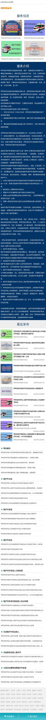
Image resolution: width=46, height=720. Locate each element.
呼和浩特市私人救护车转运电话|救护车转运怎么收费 (17, 625)
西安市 (3, 706)
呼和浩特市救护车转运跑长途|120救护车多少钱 (30, 365)
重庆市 (19, 694)
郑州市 (19, 698)
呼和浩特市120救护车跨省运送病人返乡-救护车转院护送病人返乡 (21, 590)
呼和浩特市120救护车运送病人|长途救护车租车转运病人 (18, 554)
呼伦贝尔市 (17, 709)
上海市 (18, 690)
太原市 (31, 702)
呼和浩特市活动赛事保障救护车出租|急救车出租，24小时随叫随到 (22, 493)
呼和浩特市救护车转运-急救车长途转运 (13, 575)
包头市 (32, 706)
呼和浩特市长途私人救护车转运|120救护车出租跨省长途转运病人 (21, 620)
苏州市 (29, 694)
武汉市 (13, 694)
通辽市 (3, 709)
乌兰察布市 (33, 709)
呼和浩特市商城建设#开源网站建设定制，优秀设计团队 (18, 467)
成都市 (34, 690)
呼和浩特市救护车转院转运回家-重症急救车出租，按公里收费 (20, 580)
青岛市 (24, 694)
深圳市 (29, 690)
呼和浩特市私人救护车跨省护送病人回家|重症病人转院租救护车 (21, 682)
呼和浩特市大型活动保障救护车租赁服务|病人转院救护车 (19, 503)
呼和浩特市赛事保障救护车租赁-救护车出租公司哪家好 (18, 519)
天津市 (8, 694)
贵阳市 (13, 702)
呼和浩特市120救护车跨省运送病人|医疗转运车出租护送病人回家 (21, 559)
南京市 (3, 694)
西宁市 (27, 706)
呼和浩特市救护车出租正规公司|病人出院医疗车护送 (17, 677)
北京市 (13, 690)
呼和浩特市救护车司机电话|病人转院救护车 (28, 388)
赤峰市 (43, 706)
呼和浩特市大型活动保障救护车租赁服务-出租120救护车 (18, 514)
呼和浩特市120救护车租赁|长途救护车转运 (14, 498)
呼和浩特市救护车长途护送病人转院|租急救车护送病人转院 (19, 615)
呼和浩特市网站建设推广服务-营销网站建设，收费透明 (18, 472)
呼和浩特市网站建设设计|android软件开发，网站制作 (18, 462)
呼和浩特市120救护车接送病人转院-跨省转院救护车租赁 (18, 524)
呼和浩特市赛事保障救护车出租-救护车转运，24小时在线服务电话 (22, 595)
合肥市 (40, 694)
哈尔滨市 (40, 698)
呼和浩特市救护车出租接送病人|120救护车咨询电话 (17, 605)
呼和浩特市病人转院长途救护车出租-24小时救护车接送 (18, 585)
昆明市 (8, 702)
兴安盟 (40, 709)
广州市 (23, 690)
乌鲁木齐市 (9, 706)
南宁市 (8, 698)
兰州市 (16, 706)
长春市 (3, 702)
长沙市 (24, 698)
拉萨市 (19, 702)
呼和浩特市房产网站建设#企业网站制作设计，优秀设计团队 (20, 457)
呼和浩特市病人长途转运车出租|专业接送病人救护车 (17, 483)
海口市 (13, 698)
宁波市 (34, 694)
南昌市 (29, 698)
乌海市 (37, 706)
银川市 (21, 706)
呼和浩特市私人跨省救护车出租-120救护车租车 (16, 529)
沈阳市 (34, 698)
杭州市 (39, 690)
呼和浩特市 (37, 702)
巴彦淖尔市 (25, 709)
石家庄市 (24, 702)
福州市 (3, 698)
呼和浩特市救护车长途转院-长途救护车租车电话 (16, 534)
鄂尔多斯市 (9, 709)
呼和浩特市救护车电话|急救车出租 (12, 549)
